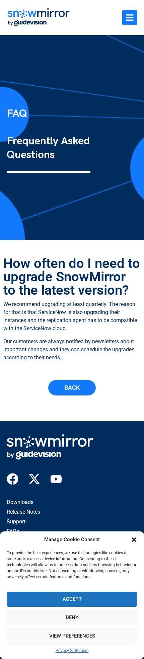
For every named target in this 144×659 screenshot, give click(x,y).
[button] (134, 539)
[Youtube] (56, 479)
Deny (72, 617)
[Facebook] (12, 479)
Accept (72, 599)
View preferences (72, 636)
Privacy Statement (72, 650)
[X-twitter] (34, 479)
